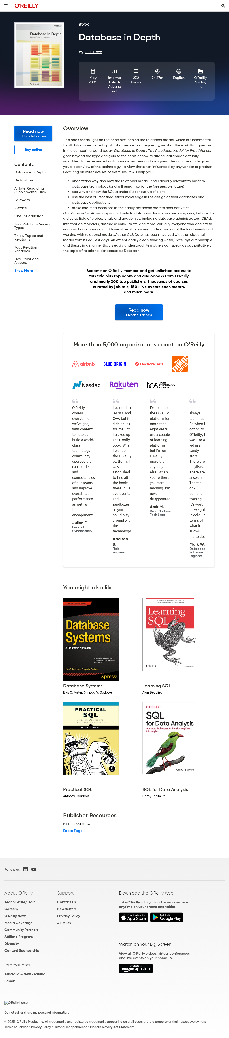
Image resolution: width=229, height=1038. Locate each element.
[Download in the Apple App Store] (133, 921)
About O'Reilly (18, 893)
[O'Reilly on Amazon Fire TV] (136, 972)
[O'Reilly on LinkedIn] (25, 869)
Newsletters (66, 909)
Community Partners (21, 929)
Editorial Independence (70, 1027)
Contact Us (66, 902)
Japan (9, 981)
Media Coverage (18, 922)
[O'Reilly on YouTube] (33, 869)
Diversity (11, 943)
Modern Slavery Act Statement (112, 1027)
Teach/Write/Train (19, 902)
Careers (11, 909)
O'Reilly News (15, 916)
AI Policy (64, 922)
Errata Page (72, 831)
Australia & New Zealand (24, 974)
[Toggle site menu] (5, 5)
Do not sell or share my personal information (36, 1013)
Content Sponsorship (21, 950)
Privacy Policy (68, 916)
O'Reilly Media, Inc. (200, 82)
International (17, 965)
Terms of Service (16, 1027)
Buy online (33, 149)
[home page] (26, 5)
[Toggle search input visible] (223, 5)
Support (65, 893)
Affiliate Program (18, 936)
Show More (23, 270)
